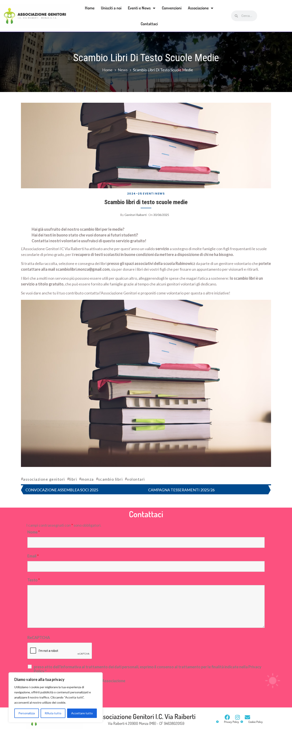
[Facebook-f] (227, 717)
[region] (56, 697)
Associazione (198, 7)
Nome (33, 532)
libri (73, 479)
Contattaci (149, 23)
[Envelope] (247, 717)
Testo (33, 580)
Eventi (149, 194)
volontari (136, 479)
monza (87, 479)
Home (89, 7)
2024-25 (134, 194)
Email (33, 556)
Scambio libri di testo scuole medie (146, 202)
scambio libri (110, 479)
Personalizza (26, 713)
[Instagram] (237, 717)
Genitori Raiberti (135, 215)
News (160, 194)
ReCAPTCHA (38, 637)
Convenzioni (171, 7)
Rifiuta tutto (53, 713)
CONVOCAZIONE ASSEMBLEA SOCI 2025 (61, 489)
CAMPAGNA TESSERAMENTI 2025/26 (181, 489)
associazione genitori (44, 479)
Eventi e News (139, 7)
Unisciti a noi (111, 7)
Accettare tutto (82, 713)
